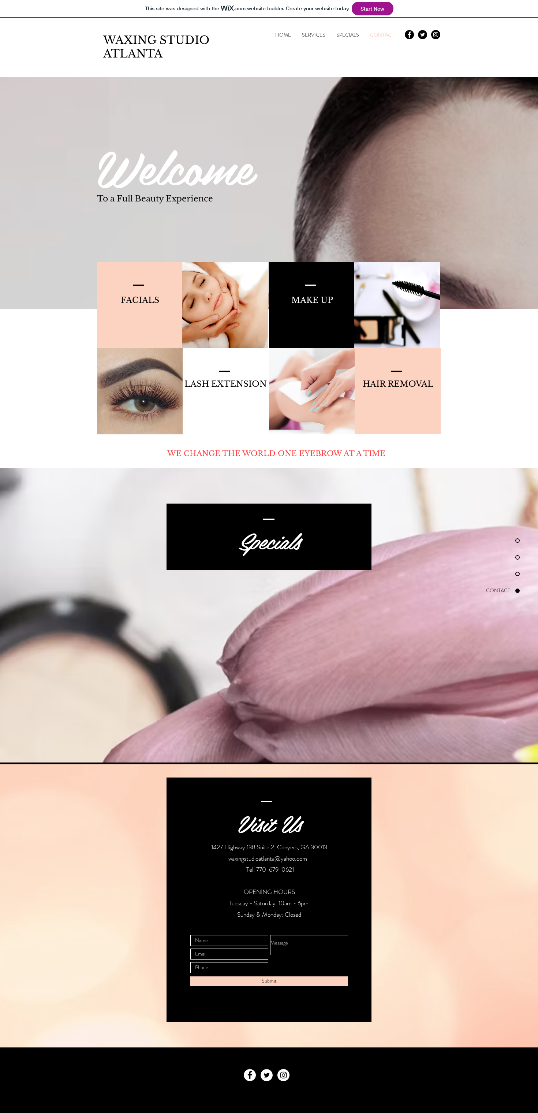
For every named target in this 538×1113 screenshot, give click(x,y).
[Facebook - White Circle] (250, 1075)
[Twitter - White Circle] (267, 1075)
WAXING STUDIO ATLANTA (156, 46)
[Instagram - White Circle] (283, 1075)
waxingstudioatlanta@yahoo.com (267, 858)
